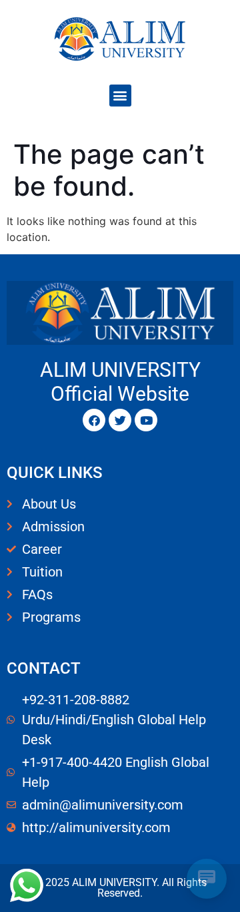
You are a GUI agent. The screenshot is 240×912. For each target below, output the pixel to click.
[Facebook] (94, 420)
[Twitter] (120, 420)
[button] (120, 96)
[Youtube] (146, 420)
